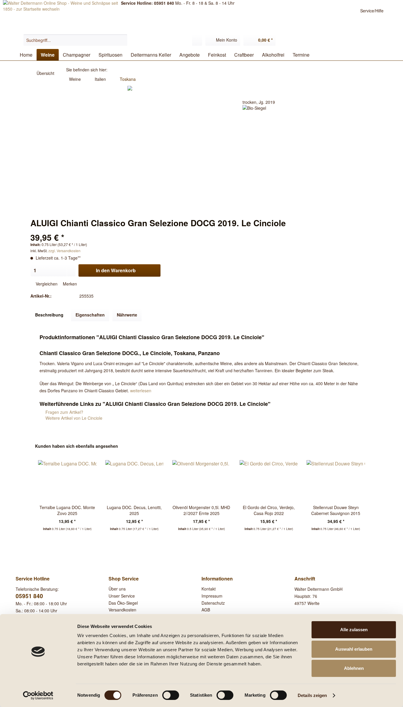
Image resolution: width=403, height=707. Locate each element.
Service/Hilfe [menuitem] (372, 11)
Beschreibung (49, 315)
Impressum (212, 596)
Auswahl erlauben (353, 649)
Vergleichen (46, 284)
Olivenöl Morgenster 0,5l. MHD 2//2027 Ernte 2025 (201, 510)
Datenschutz (213, 603)
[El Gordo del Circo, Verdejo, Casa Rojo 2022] (269, 480)
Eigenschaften (90, 315)
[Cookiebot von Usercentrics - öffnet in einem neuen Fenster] (38, 695)
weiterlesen (140, 390)
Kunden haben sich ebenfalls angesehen (76, 446)
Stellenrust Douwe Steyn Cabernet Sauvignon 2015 (335, 510)
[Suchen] (122, 40)
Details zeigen (312, 695)
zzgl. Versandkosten (64, 250)
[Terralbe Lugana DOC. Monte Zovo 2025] (67, 480)
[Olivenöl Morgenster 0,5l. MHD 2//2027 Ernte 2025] (201, 480)
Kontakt (209, 589)
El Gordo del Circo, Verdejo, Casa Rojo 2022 (269, 510)
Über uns (117, 589)
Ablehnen (354, 668)
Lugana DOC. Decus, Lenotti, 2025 (134, 510)
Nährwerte (127, 315)
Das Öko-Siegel (123, 603)
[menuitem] (75, 40)
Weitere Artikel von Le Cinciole (73, 418)
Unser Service (122, 596)
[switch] (170, 695)
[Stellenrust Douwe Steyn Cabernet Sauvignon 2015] (336, 480)
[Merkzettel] (197, 40)
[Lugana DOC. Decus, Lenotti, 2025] (134, 480)
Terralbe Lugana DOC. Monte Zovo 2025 (67, 510)
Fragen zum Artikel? (63, 412)
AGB (206, 610)
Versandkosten (122, 610)
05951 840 (29, 596)
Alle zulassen (354, 629)
